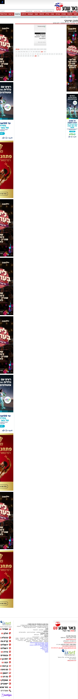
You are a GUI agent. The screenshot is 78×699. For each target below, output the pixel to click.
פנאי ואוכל (35, 640)
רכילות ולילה (30, 638)
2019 (21, 49)
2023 (35, 49)
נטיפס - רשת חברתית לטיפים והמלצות (39, 642)
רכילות (24, 14)
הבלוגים (46, 631)
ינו (16, 51)
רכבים (17, 639)
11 (40, 54)
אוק (39, 51)
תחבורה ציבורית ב (38, 641)
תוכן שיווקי (63, 17)
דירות (22, 639)
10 (37, 54)
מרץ (21, 51)
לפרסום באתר (28, 11)
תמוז (36, 14)
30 (38, 56)
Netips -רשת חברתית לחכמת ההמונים (39, 645)
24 (23, 56)
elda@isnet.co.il (71, 660)
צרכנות (17, 14)
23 (21, 56)
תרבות (42, 14)
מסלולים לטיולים (44, 646)
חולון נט (46, 650)
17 (54, 54)
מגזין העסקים (65, 23)
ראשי (75, 14)
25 (26, 56)
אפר (24, 51)
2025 (41, 49)
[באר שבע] (66, 12)
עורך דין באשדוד (44, 648)
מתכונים (41, 630)
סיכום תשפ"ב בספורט (43, 625)
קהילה (58, 14)
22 (18, 56)
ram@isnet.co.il (71, 639)
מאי (26, 51)
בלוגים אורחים (22, 632)
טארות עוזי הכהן (31, 632)
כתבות (46, 630)
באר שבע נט (74, 23)
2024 (38, 49)
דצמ (45, 51)
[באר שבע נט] (65, 631)
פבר (19, 51)
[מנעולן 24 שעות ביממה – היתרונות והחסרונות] (41, 26)
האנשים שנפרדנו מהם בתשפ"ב (28, 625)
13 (45, 54)
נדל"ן (47, 14)
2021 (28, 49)
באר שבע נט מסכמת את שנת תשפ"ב (38, 624)
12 (42, 54)
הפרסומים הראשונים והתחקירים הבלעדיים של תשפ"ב (35, 626)
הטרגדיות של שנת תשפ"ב (30, 627)
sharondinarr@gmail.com (69, 646)
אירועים (46, 640)
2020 (25, 49)
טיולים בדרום (45, 647)
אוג (34, 51)
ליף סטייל (35, 630)
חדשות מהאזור (35, 637)
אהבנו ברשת (45, 639)
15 (49, 54)
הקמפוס (30, 14)
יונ (29, 51)
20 (61, 54)
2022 (31, 49)
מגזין (52, 14)
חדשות (69, 14)
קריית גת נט (45, 649)
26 (28, 56)
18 (56, 54)
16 (52, 54)
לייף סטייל (22, 638)
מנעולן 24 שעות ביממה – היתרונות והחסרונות (40, 36)
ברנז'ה (29, 640)
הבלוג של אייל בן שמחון (42, 632)
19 (59, 54)
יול (31, 51)
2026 (45, 49)
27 (30, 56)
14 (47, 54)
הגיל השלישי (29, 641)
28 (33, 56)
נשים (17, 638)
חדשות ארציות (44, 637)
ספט (36, 51)
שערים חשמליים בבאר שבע (41, 644)
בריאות (11, 14)
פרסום (46, 652)
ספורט (64, 14)
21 (16, 56)
